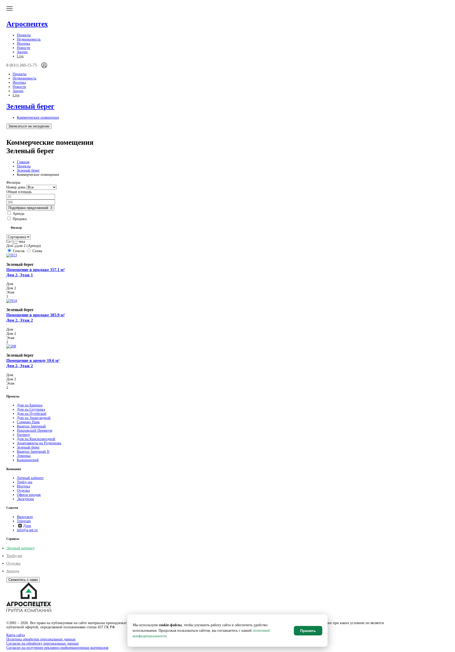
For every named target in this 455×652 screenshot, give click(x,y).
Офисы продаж (29, 495)
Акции (22, 52)
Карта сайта (15, 635)
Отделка (23, 490)
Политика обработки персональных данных (41, 639)
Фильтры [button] (13, 183)
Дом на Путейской (31, 414)
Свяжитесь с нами (23, 580)
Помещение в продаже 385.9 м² (35, 317)
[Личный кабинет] (44, 65)
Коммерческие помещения (38, 118)
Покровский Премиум (34, 430)
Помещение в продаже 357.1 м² (35, 272)
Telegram (24, 521)
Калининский (28, 460)
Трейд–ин (24, 482)
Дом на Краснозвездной (36, 439)
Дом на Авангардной (34, 418)
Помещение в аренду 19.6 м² (33, 363)
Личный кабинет (30, 478)
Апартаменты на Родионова (39, 443)
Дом (15, 243)
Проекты (24, 35)
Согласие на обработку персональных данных (42, 643)
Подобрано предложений (30, 208)
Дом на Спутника (31, 409)
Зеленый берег (30, 106)
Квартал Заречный (31, 426)
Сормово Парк (28, 422)
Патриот (23, 435)
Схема (36, 251)
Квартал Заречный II (33, 452)
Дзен (27, 526)
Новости (23, 48)
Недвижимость (29, 39)
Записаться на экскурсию (29, 126)
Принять (308, 631)
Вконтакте (25, 517)
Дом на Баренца (29, 405)
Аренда (12, 571)
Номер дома (15, 187)
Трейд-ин (14, 556)
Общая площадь (19, 192)
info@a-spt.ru (27, 530)
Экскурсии (25, 499)
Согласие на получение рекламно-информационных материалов (57, 648)
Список (19, 251)
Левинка (24, 456)
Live (20, 56)
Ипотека (23, 44)
